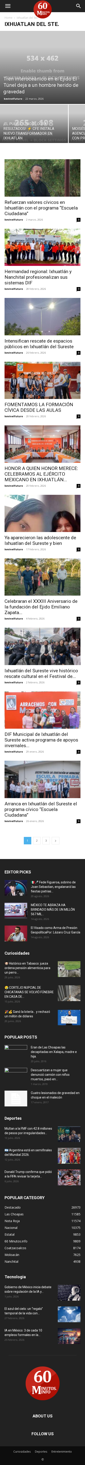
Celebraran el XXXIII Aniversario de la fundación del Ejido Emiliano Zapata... (41, 607)
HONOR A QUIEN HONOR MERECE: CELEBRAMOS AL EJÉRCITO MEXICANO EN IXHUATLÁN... (41, 474)
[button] (7, 6)
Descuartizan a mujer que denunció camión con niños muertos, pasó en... (50, 1074)
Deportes (41, 1451)
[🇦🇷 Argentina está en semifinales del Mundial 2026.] (69, 1156)
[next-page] (55, 840)
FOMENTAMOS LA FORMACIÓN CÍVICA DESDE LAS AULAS (39, 407)
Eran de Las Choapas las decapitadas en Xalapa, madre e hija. (54, 1052)
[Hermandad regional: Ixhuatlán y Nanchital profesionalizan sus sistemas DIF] (42, 247)
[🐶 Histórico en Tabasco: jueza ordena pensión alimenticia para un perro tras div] (69, 969)
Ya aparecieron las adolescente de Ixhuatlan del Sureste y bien (40, 540)
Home (8, 18)
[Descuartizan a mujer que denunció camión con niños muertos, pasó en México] (16, 1076)
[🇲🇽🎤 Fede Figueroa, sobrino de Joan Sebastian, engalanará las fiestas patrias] (16, 888)
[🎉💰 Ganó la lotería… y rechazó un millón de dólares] (69, 1017)
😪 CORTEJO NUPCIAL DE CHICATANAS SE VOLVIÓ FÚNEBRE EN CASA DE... (29, 992)
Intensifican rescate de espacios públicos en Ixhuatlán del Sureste (39, 343)
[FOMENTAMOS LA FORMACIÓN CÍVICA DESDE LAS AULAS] (42, 380)
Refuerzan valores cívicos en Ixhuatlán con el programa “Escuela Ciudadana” (41, 208)
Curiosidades (22, 1451)
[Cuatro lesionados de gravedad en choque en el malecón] (16, 1098)
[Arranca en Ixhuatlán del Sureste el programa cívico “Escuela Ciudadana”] (42, 779)
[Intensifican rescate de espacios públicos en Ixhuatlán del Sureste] (42, 316)
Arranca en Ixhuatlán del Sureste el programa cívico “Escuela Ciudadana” (41, 809)
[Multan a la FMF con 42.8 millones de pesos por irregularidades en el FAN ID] (69, 1134)
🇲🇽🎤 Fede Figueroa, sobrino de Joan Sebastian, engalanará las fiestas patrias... (53, 886)
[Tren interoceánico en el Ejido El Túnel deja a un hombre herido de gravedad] (42, 67)
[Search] (78, 6)
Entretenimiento (61, 1451)
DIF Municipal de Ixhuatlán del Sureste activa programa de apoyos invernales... (41, 740)
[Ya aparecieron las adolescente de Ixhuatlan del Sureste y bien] (42, 513)
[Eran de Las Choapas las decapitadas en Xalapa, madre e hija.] (16, 1053)
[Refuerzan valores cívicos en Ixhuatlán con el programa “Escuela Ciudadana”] (42, 177)
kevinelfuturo (13, 98)
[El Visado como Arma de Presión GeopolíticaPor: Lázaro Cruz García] (16, 933)
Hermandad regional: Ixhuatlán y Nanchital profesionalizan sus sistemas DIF (38, 277)
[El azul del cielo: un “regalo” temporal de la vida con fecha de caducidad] (69, 1314)
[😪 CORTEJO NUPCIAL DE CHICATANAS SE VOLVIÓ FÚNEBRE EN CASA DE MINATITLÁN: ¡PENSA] (69, 993)
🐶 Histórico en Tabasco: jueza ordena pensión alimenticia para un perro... (27, 968)
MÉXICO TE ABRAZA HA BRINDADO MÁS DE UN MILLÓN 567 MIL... (53, 909)
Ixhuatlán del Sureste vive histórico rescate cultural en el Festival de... (41, 673)
